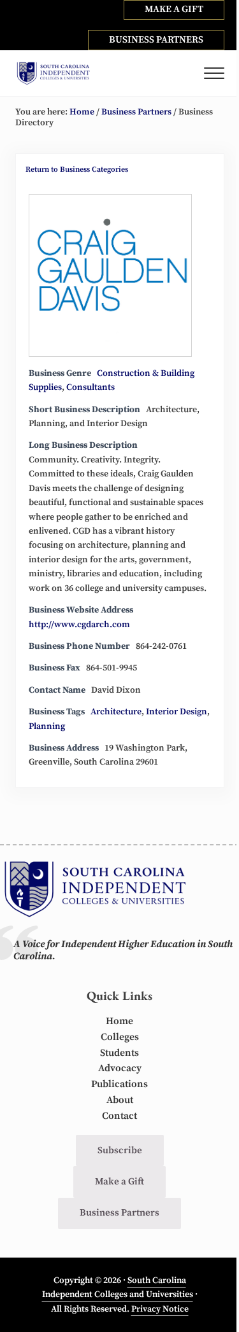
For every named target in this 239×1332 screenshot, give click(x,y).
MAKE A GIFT (174, 9)
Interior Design (176, 712)
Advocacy (119, 1068)
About (119, 1100)
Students (119, 1053)
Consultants (90, 387)
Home (119, 1021)
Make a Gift (119, 1182)
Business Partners (119, 1213)
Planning (47, 726)
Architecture (116, 712)
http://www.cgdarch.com (79, 624)
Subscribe (120, 1150)
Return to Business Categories (76, 169)
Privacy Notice (160, 1309)
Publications (119, 1084)
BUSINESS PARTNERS (156, 40)
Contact (119, 1116)
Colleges (120, 1037)
